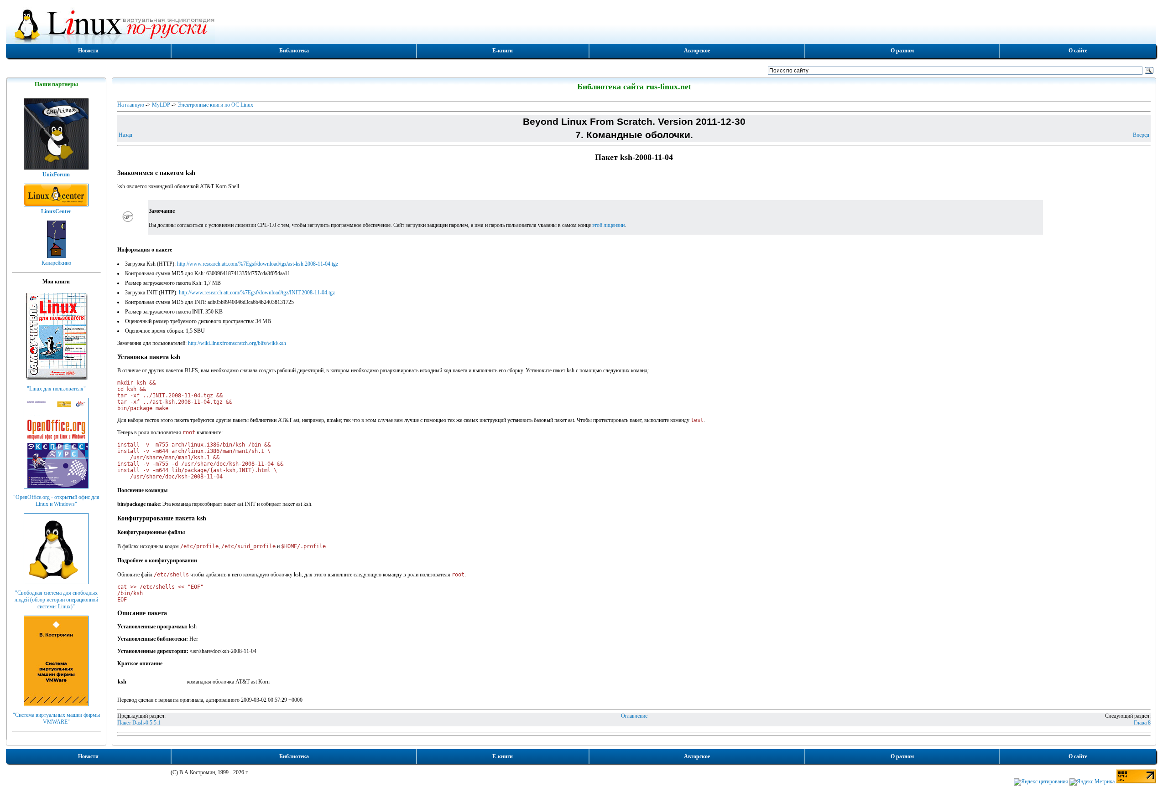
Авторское (697, 50)
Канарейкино (56, 263)
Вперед (1141, 135)
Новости (88, 50)
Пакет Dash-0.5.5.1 (139, 723)
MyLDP (161, 105)
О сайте (1078, 50)
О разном (902, 50)
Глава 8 (1142, 723)
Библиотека (294, 50)
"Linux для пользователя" (56, 389)
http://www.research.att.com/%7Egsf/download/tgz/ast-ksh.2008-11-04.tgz (257, 264)
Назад (125, 135)
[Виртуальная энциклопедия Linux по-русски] (581, 25)
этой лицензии (608, 225)
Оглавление (634, 716)
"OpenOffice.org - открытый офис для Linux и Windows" (56, 500)
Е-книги (502, 50)
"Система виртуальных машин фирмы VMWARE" (56, 718)
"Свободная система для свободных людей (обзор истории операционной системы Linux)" (56, 600)
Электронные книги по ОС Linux (215, 105)
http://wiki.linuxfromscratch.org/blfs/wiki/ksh (237, 343)
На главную (130, 105)
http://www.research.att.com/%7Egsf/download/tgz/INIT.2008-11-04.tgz (257, 292)
